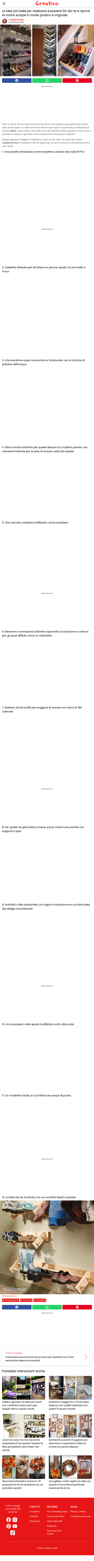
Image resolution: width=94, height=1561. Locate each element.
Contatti (33, 1516)
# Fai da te (26, 1300)
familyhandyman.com (9, 1296)
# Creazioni (40, 1300)
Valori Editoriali (54, 1521)
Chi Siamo (34, 1511)
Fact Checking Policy (57, 1511)
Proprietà (51, 1526)
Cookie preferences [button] (80, 1516)
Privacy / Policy (78, 1511)
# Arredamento (11, 1300)
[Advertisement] (47, 104)
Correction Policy (55, 1516)
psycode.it (34, 1521)
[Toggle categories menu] (4, 3)
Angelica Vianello (17, 19)
